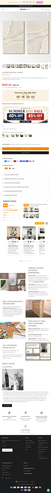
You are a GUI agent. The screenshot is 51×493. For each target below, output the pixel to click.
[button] (47, 243)
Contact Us (28, 445)
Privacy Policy (5, 472)
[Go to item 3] (12, 66)
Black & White (41, 451)
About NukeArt (28, 440)
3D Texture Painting (42, 442)
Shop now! (39, 2)
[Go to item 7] (29, 66)
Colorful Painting (42, 449)
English (32, 481)
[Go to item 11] (46, 67)
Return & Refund (6, 467)
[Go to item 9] (38, 66)
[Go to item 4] (17, 66)
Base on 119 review (7, 208)
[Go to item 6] (25, 66)
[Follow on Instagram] (6, 478)
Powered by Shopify (29, 484)
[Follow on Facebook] (2, 478)
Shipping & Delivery (6, 465)
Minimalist (40, 445)
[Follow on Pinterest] (9, 478)
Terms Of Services (6, 474)
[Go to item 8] (34, 66)
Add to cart (26, 148)
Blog (26, 449)
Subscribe (7, 450)
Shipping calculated (12, 87)
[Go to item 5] (21, 66)
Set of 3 (40, 456)
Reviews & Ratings (29, 442)
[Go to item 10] (42, 66)
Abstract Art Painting (43, 447)
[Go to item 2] (8, 66)
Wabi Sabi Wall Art (42, 440)
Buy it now (25, 152)
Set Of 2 (40, 453)
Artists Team (28, 447)
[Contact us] (48, 490)
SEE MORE (7, 405)
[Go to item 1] (4, 66)
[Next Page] (31, 261)
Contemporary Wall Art (43, 458)
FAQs (3, 470)
